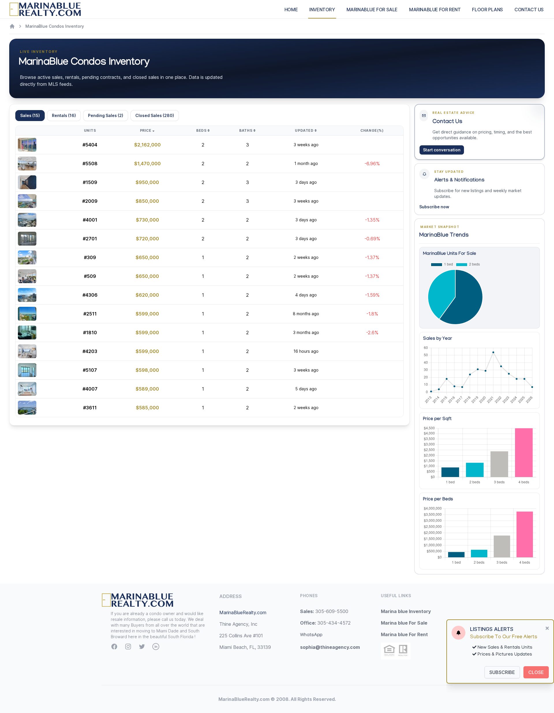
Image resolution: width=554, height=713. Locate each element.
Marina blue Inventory (406, 611)
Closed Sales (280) (154, 115)
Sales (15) (30, 115)
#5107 (90, 370)
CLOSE (536, 672)
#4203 (90, 351)
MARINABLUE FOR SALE (372, 9)
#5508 (90, 163)
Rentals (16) (64, 115)
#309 (90, 257)
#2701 (90, 239)
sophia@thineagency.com (330, 647)
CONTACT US (529, 9)
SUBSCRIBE (502, 672)
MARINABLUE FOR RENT (435, 9)
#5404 (90, 145)
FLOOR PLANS (487, 9)
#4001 (90, 220)
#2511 (90, 314)
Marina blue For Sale (404, 623)
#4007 (90, 389)
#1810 (90, 332)
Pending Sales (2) (105, 115)
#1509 (90, 182)
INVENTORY (322, 9)
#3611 (90, 408)
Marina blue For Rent (404, 634)
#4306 (90, 295)
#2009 (90, 201)
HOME (291, 9)
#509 (90, 276)
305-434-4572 (325, 623)
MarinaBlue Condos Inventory (54, 26)
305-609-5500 (324, 611)
